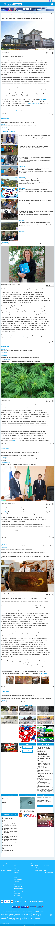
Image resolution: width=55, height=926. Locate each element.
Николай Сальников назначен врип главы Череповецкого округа (16, 549)
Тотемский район (42, 782)
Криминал (16, 872)
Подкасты (37, 865)
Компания (46, 874)
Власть (15, 874)
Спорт (15, 877)
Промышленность (18, 886)
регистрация (43, 99)
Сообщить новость (45, 805)
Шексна (43, 751)
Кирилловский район (43, 779)
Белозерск (40, 770)
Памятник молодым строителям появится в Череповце (33, 233)
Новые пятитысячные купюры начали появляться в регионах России (17, 122)
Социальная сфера (18, 867)
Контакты (46, 870)
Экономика (16, 875)
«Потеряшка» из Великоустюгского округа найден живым (34, 222)
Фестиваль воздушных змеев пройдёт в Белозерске (33, 189)
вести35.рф (16, 110)
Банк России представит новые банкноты (11, 129)
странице (29, 528)
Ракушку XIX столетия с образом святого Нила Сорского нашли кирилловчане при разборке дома (24, 701)
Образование (17, 882)
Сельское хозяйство (18, 884)
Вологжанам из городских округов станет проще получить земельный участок (20, 452)
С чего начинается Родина (19, 891)
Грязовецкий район (43, 786)
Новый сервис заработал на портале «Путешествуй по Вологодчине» (18, 350)
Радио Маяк (37, 868)
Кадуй (45, 767)
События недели (4, 868)
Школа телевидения (18, 888)
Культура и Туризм (18, 879)
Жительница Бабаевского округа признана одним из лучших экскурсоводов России (21, 354)
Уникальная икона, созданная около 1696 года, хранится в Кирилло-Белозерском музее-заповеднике (26, 698)
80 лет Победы (17, 895)
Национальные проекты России (21, 897)
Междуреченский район (42, 783)
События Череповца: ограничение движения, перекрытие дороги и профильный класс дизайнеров (34, 168)
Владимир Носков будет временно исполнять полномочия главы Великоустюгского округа (23, 552)
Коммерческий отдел (48, 872)
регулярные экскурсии (32, 103)
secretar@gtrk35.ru (37, 901)
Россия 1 (2, 865)
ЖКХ (15, 868)
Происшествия (17, 870)
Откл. (33, 925)
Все (15, 865)
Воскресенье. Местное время (7, 870)
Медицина (16, 881)
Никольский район (41, 790)
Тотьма (50, 779)
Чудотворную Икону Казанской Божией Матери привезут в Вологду (17, 695)
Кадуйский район (41, 778)
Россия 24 (3, 867)
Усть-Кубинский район (44, 784)
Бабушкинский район (42, 781)
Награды (45, 868)
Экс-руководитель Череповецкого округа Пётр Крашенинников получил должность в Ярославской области (27, 546)
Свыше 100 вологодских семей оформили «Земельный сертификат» (17, 455)
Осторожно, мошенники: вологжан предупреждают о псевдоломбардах (18, 125)
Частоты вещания (38, 870)
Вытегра (39, 750)
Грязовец (42, 789)
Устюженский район (42, 769)
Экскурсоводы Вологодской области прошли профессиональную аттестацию (20, 357)
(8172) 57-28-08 (22, 902)
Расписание (46, 865)
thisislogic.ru (24, 919)
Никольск (46, 776)
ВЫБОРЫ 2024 (17, 893)
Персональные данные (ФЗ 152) (7, 919)
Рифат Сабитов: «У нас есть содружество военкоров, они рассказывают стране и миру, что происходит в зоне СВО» (34, 136)
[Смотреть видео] (9, 150)
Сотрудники (46, 867)
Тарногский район (49, 789)
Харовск (39, 788)
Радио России (38, 867)
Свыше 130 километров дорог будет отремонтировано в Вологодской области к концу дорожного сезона (34, 147)
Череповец (43, 747)
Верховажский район (45, 791)
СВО (15, 889)
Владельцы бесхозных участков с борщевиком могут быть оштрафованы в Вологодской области (34, 179)
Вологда (42, 753)
